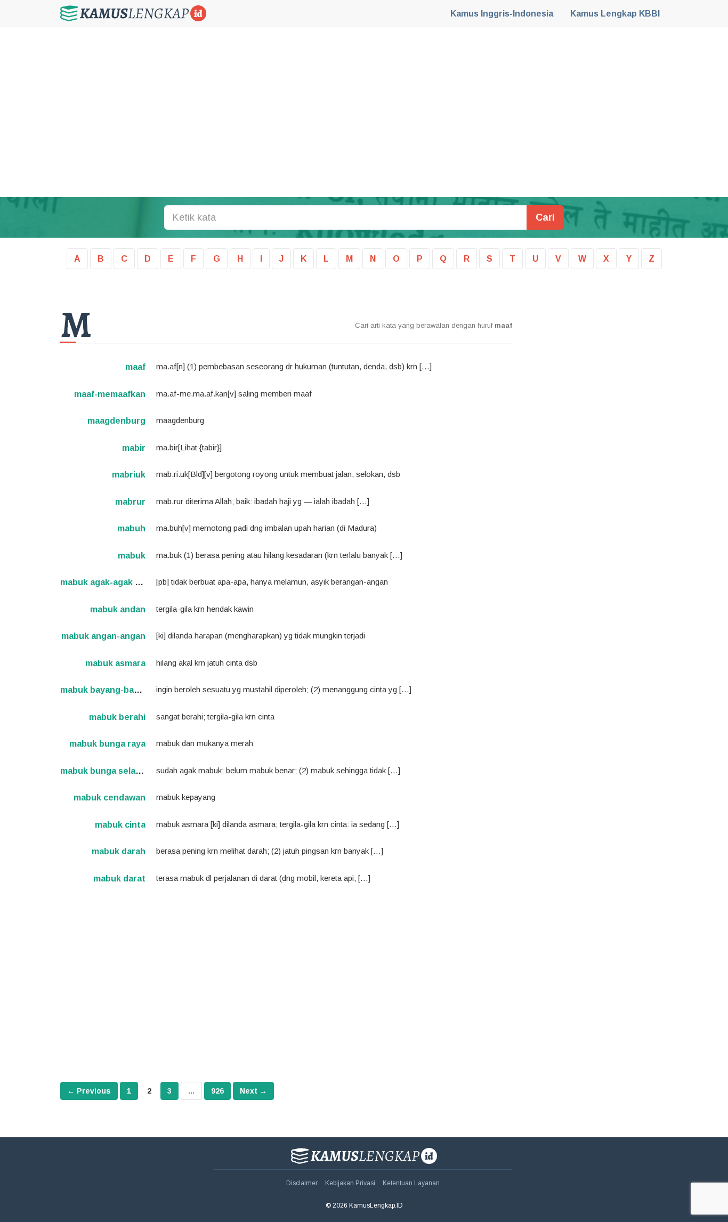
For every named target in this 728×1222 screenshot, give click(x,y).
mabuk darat (119, 878)
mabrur (130, 501)
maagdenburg (116, 420)
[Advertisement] (364, 112)
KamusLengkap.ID (133, 13)
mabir (133, 447)
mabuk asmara (115, 663)
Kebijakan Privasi (350, 1183)
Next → (253, 1091)
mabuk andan (117, 609)
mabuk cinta (120, 824)
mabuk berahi (117, 717)
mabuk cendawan (109, 797)
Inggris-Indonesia (501, 13)
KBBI (615, 13)
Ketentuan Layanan (411, 1183)
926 (217, 1091)
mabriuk (128, 474)
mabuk (131, 555)
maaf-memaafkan (109, 394)
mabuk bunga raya (107, 743)
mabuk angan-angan (103, 636)
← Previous (89, 1091)
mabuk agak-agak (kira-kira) (117, 582)
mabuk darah (118, 851)
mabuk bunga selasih (104, 770)
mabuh (131, 528)
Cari (545, 217)
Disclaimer (302, 1183)
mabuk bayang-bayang (107, 689)
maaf (135, 366)
